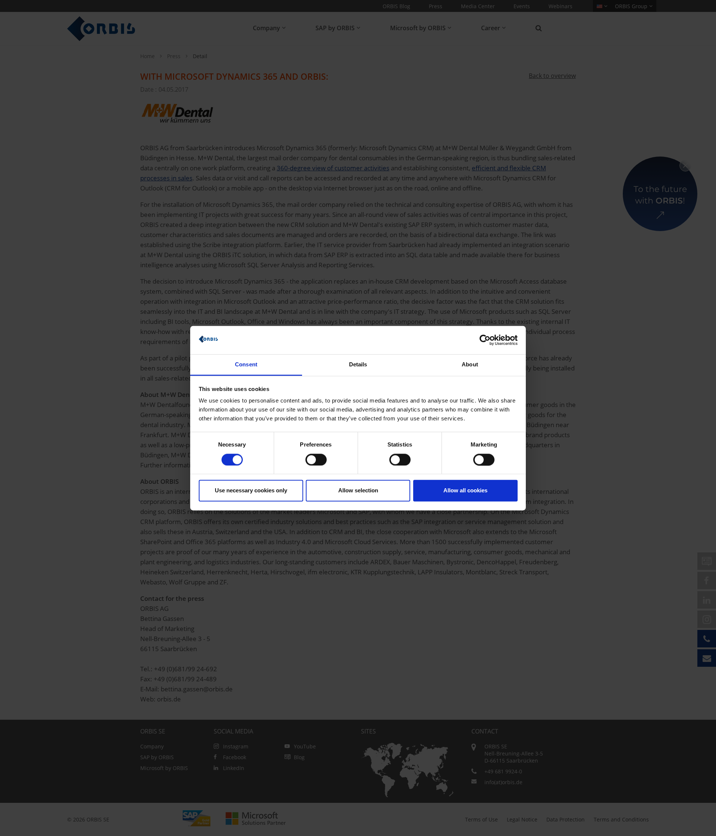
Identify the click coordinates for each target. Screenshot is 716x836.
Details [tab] (358, 365)
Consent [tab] (246, 365)
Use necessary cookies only (251, 491)
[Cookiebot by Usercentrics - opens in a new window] (485, 340)
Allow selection (358, 491)
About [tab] (470, 365)
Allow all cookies (465, 491)
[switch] (316, 460)
